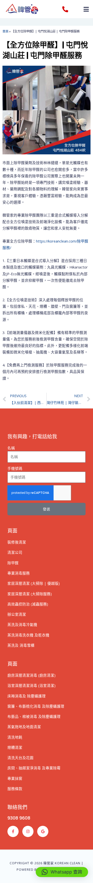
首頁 (5, 31)
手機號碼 (14, 468)
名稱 (11, 447)
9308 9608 (18, 818)
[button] (86, 9)
